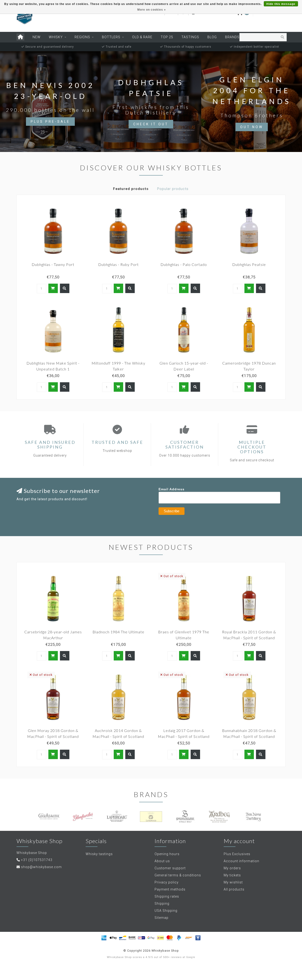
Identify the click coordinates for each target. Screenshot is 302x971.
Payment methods (170, 889)
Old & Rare (142, 37)
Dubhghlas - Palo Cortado (183, 264)
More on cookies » (151, 9)
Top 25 (167, 37)
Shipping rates (167, 896)
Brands (232, 37)
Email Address (172, 489)
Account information (241, 861)
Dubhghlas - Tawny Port (53, 264)
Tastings (190, 37)
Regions (82, 37)
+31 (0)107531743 (36, 860)
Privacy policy (167, 882)
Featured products (131, 189)
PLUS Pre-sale (50, 121)
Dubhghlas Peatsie (249, 264)
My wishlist (233, 882)
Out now (251, 127)
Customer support (170, 868)
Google (190, 957)
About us (162, 861)
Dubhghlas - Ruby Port (118, 264)
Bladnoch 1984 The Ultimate (118, 632)
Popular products (173, 189)
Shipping (162, 903)
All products (234, 889)
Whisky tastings (99, 854)
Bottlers (111, 37)
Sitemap (161, 918)
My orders (232, 868)
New (37, 37)
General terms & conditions (178, 875)
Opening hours (167, 854)
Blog (212, 37)
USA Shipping (166, 910)
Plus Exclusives (237, 854)
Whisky (56, 37)
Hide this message (280, 4)
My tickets (232, 875)
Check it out (150, 124)
